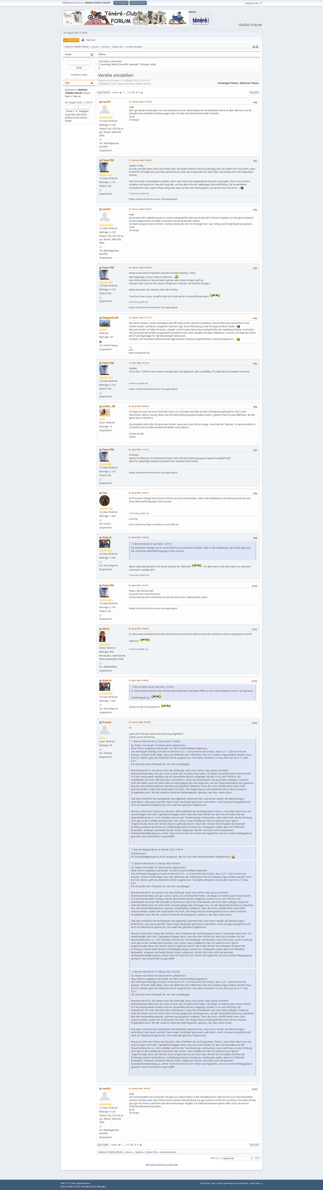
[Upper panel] (257, 47)
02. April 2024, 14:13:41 (139, 585)
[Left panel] (254, 47)
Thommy (143, 64)
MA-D (106, 629)
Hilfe (213, 1183)
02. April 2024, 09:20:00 (139, 406)
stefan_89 (108, 406)
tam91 (106, 102)
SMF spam (151, 1164)
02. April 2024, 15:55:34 (139, 628)
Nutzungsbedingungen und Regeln (233, 1183)
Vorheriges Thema (228, 83)
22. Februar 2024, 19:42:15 (140, 209)
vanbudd (133, 64)
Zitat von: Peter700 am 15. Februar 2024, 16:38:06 (157, 741)
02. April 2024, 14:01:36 (139, 537)
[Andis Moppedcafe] (100, 341)
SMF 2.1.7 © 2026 (68, 1183)
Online (102, 54)
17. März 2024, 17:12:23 (139, 363)
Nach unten (103, 92)
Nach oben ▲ (256, 1183)
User (67, 83)
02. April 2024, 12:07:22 (139, 493)
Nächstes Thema (249, 83)
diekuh (107, 537)
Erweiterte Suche (79, 74)
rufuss (153, 64)
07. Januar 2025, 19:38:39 (140, 722)
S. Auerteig (104, 64)
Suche (68, 54)
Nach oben (102, 1145)
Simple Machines (83, 1183)
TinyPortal (204, 1183)
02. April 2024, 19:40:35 (139, 680)
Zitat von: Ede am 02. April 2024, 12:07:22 (153, 543)
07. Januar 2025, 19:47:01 (140, 1088)
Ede (104, 493)
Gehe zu (214, 1158)
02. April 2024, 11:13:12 (139, 449)
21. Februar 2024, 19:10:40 (140, 101)
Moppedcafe (110, 317)
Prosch (106, 722)
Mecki (114, 64)
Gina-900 (123, 64)
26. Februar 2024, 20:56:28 (140, 267)
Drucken (254, 92)
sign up (77, 96)
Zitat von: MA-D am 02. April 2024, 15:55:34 (153, 686)
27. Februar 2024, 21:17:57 (140, 317)
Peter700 (108, 160)
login (67, 96)
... (126, 92)
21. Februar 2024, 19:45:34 (140, 160)
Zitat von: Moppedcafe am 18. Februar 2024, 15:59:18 (158, 849)
